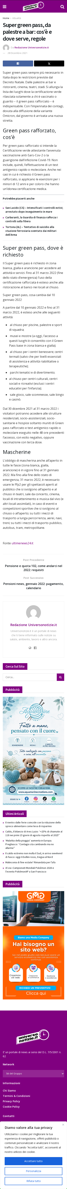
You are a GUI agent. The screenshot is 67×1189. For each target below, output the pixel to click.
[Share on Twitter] (49, 63)
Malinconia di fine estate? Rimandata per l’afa (30, 862)
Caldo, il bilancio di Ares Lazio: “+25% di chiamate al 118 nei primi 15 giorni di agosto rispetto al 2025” (33, 833)
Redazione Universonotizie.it (32, 47)
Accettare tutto (33, 1161)
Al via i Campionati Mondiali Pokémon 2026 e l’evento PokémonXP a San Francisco (29, 869)
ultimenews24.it (22, 543)
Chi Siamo (9, 1090)
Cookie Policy (11, 1106)
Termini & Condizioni (16, 1096)
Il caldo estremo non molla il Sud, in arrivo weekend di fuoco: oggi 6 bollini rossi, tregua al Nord (33, 855)
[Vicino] (63, 1124)
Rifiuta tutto (33, 1181)
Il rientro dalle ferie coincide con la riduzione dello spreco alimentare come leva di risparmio (33, 824)
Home (6, 18)
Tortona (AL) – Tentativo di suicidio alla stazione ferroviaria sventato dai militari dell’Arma (30, 230)
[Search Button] (62, 6)
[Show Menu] (4, 6)
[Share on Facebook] (18, 63)
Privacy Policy (11, 1101)
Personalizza (33, 1171)
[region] (33, 1155)
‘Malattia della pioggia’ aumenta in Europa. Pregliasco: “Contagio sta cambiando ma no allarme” (29, 844)
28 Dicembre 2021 (17, 53)
